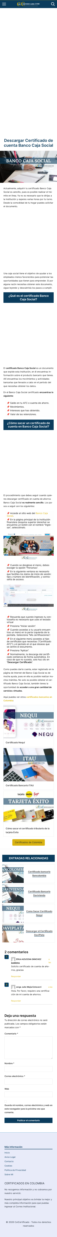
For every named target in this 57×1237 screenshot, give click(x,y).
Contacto (9, 1161)
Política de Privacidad (15, 1170)
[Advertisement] (28, 39)
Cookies (8, 1165)
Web (7, 1088)
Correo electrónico (15, 1076)
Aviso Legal (10, 1157)
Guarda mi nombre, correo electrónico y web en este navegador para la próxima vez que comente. (28, 1109)
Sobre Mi (9, 1174)
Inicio (7, 1152)
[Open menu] (4, 4)
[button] (28, 842)
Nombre (9, 1063)
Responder (16, 976)
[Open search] (53, 4)
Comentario (11, 1033)
